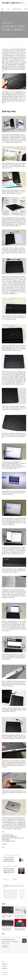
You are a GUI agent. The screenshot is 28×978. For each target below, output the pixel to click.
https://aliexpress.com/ (10, 855)
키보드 (14, 886)
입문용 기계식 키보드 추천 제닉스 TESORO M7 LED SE (11, 891)
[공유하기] (7, 879)
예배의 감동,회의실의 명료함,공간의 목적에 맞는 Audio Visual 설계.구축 (9, 871)
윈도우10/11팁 (17, 9)
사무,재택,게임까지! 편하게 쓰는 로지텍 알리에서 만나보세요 (9, 860)
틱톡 (3, 962)
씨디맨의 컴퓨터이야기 (12, 3)
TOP (25, 962)
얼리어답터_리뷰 (8, 886)
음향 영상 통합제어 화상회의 (9, 869)
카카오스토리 (4, 964)
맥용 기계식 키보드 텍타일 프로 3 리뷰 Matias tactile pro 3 (11, 893)
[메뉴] (25, 3)
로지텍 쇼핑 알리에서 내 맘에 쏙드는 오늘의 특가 (9, 857)
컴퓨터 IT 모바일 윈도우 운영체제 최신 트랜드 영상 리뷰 (10, 942)
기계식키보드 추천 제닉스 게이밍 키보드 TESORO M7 (11, 898)
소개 (8, 9)
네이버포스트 (4, 966)
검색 (21, 3)
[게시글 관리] (9, 879)
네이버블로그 (4, 968)
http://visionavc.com (9, 866)
